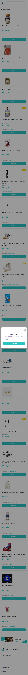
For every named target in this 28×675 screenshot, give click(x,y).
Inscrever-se (14, 343)
